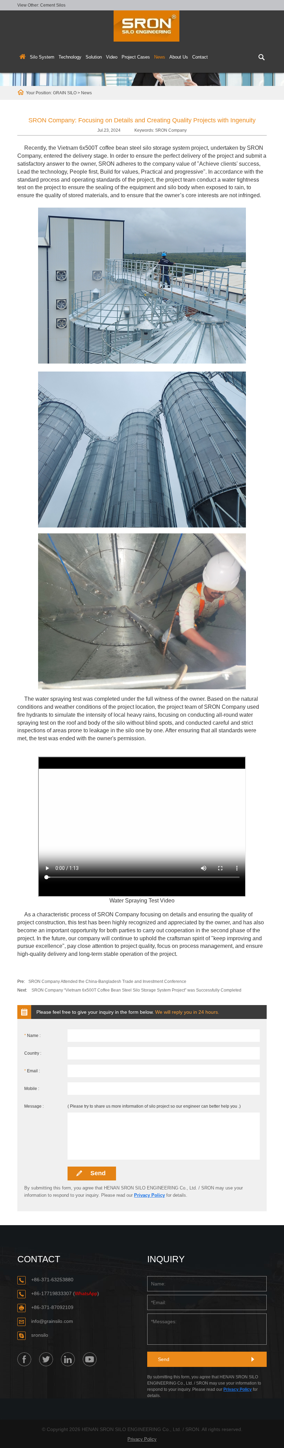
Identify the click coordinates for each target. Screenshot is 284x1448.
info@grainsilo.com (52, 1321)
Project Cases (136, 57)
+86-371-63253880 (52, 1279)
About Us (178, 57)
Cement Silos (52, 5)
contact (38, 1259)
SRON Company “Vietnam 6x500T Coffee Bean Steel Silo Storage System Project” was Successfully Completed (136, 990)
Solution (94, 57)
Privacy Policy (149, 1195)
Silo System (42, 57)
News (159, 57)
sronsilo (39, 1335)
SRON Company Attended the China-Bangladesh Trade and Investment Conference (107, 981)
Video (111, 57)
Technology (70, 57)
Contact (200, 57)
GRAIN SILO (65, 92)
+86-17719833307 (51, 1293)
